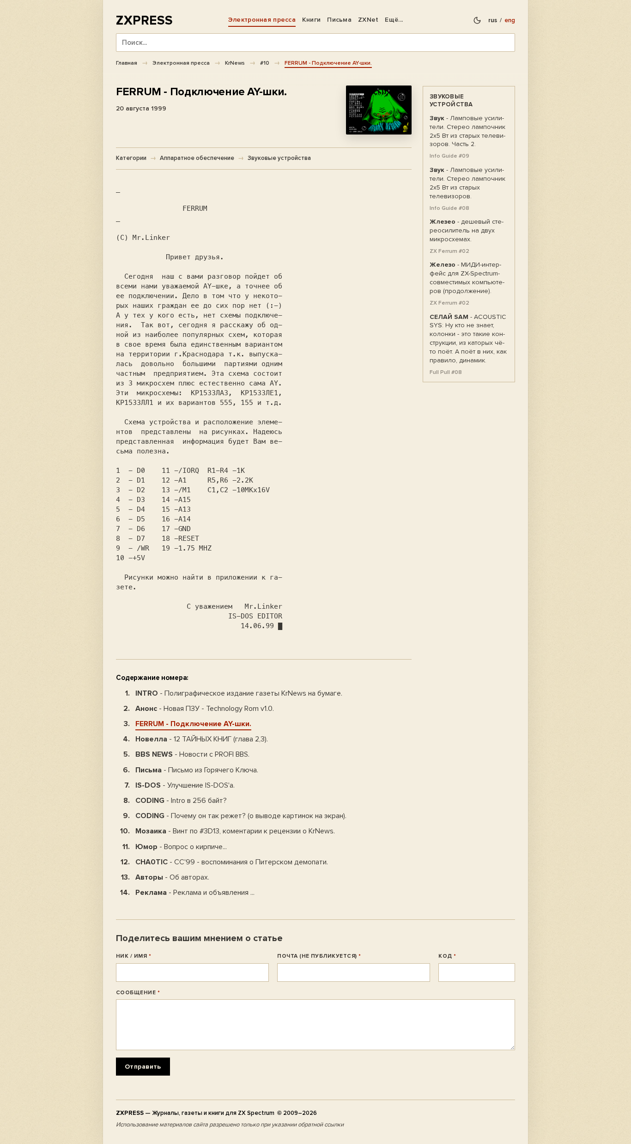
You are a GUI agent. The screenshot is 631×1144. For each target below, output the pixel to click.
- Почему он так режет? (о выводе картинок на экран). (240, 815)
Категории (131, 158)
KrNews (235, 63)
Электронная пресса (262, 20)
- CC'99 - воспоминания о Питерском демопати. (231, 862)
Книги (311, 20)
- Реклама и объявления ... (195, 892)
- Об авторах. (172, 877)
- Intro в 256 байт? (181, 800)
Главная (126, 63)
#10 (264, 63)
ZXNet (368, 20)
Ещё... (394, 20)
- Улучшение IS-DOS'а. (185, 785)
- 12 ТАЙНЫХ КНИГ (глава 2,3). (201, 739)
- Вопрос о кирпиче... (181, 846)
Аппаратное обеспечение (197, 158)
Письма (339, 20)
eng (509, 20)
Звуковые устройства (279, 158)
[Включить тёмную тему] (477, 20)
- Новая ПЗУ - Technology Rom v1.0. (204, 708)
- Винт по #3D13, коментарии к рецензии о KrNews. (235, 831)
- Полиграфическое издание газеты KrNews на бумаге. (238, 693)
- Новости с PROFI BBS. (192, 754)
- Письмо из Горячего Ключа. (196, 770)
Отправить (143, 1067)
